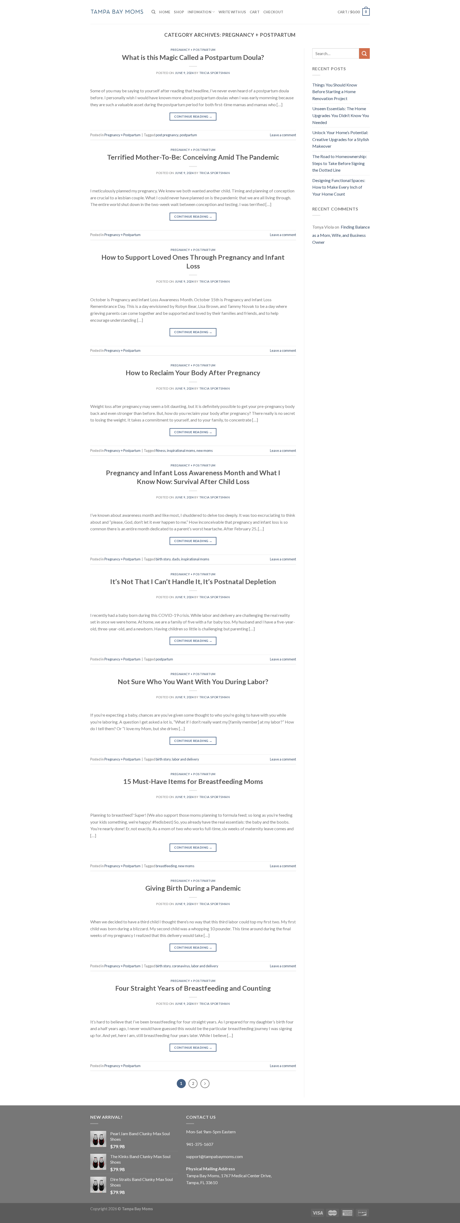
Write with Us (232, 12)
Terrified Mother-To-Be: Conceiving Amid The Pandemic (193, 157)
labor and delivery (185, 759)
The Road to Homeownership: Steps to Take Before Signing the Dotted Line (339, 163)
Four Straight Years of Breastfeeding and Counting (193, 988)
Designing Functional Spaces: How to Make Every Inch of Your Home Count (338, 187)
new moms (204, 450)
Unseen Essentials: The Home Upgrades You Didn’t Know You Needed (340, 115)
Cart (255, 12)
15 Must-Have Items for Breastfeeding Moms (193, 781)
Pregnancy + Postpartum (193, 49)
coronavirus (181, 966)
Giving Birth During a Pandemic (193, 888)
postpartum (188, 135)
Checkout (273, 12)
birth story (163, 559)
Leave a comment (283, 135)
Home (164, 12)
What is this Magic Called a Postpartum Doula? (193, 57)
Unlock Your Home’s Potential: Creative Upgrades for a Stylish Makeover (340, 139)
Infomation (199, 12)
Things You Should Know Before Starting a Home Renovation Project (334, 91)
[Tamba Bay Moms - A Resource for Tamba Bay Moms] (116, 12)
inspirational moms (181, 450)
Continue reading (193, 116)
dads (176, 559)
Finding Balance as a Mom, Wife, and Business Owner (341, 234)
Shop (179, 12)
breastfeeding (166, 866)
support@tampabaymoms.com (214, 1156)
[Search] (153, 12)
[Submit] (364, 53)
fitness (161, 450)
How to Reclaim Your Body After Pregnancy (193, 373)
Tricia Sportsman (214, 73)
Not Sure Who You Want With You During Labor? (193, 681)
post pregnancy (167, 135)
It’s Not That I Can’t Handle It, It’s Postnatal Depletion (193, 581)
